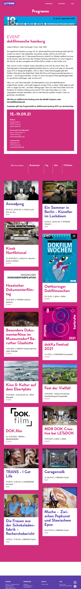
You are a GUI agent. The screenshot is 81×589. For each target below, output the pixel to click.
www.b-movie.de (15, 126)
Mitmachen (48, 3)
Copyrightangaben (27, 587)
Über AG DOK (62, 584)
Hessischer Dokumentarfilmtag (65, 585)
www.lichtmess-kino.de (17, 147)
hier (71, 106)
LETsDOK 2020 (44, 584)
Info (72, 3)
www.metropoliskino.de (17, 136)
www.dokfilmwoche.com (16, 102)
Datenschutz (25, 584)
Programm (61, 3)
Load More (40, 550)
